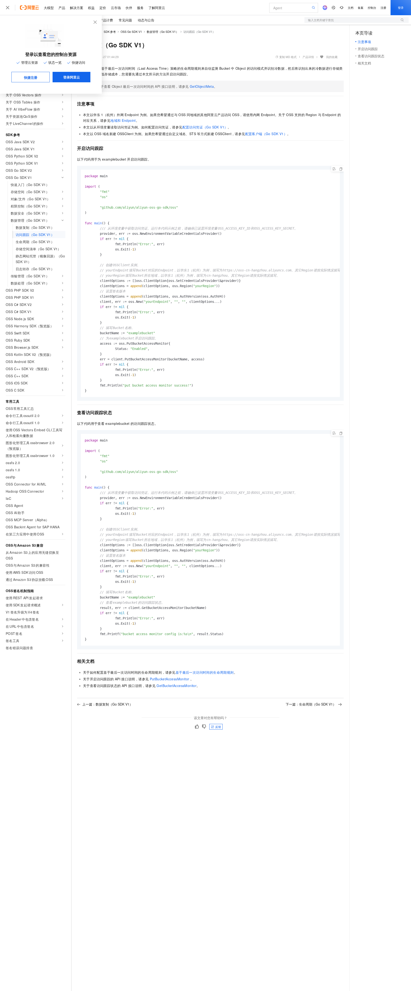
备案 (360, 7)
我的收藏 (332, 57)
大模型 (49, 7)
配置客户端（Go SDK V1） (266, 133)
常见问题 (125, 20)
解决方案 (76, 7)
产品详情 (308, 57)
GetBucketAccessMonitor (176, 685)
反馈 (218, 727)
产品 (62, 7)
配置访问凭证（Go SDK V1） (205, 127)
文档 (350, 7)
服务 (140, 7)
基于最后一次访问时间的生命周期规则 (205, 672)
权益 (91, 7)
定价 (102, 7)
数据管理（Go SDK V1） (163, 31)
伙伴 (129, 7)
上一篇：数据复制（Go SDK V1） (107, 704)
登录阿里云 (71, 77)
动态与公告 (146, 20)
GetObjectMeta (202, 86)
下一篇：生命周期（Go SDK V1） (311, 704)
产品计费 (106, 20)
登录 (401, 7)
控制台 (372, 7)
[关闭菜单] (7, 7)
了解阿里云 (156, 7)
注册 (383, 7)
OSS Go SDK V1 (131, 31)
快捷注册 (30, 77)
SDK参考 (110, 31)
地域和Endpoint (123, 120)
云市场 (116, 7)
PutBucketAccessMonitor (169, 679)
